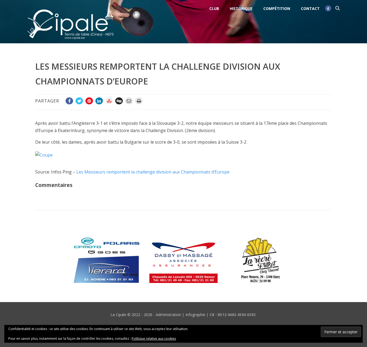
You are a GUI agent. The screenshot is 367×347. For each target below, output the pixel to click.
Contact (310, 8)
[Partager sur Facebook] (69, 100)
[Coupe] (46, 155)
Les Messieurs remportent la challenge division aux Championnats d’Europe (152, 172)
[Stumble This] (109, 100)
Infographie (195, 314)
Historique (241, 8)
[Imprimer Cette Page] (139, 100)
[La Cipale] (70, 40)
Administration (168, 314)
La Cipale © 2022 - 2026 (131, 314)
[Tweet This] (79, 100)
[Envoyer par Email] (129, 100)
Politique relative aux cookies (154, 338)
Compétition (276, 8)
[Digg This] (119, 100)
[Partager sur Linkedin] (99, 100)
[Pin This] (89, 100)
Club (214, 8)
